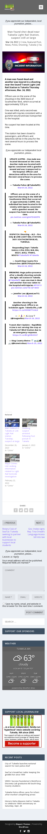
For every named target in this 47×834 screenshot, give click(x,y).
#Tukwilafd (23, 255)
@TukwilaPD (14, 280)
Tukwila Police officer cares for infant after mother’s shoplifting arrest (22, 793)
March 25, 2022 (34, 343)
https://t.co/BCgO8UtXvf (25, 335)
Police (14, 44)
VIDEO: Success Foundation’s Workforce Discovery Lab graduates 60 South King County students (23, 783)
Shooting (23, 44)
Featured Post (34, 42)
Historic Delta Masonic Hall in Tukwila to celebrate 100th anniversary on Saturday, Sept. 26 (22, 803)
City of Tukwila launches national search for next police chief (20, 764)
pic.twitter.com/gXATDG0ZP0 (25, 217)
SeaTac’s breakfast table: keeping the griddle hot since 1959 (22, 773)
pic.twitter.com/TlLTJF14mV (25, 287)
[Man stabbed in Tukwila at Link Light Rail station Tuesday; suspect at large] (12, 423)
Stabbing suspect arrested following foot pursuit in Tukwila (28, 434)
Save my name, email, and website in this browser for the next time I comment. (22, 604)
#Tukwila (34, 255)
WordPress (23, 827)
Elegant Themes (23, 824)
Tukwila (32, 44)
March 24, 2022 (25, 187)
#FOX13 (38, 285)
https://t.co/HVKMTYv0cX (25, 310)
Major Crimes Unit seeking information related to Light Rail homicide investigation (12, 470)
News (8, 44)
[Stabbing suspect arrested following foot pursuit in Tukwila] (29, 423)
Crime (23, 42)
